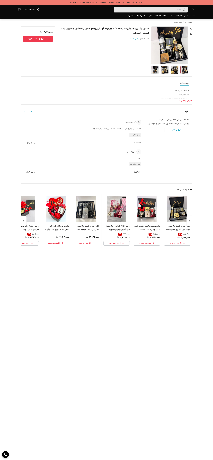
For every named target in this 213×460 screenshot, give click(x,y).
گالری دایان (188, 22)
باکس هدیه (178, 22)
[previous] (189, 221)
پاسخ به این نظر (135, 135)
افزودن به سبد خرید (36, 38)
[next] (24, 221)
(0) (32, 143)
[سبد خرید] (19, 9)
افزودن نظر (28, 112)
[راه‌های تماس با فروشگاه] (5, 454)
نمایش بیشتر (186, 100)
